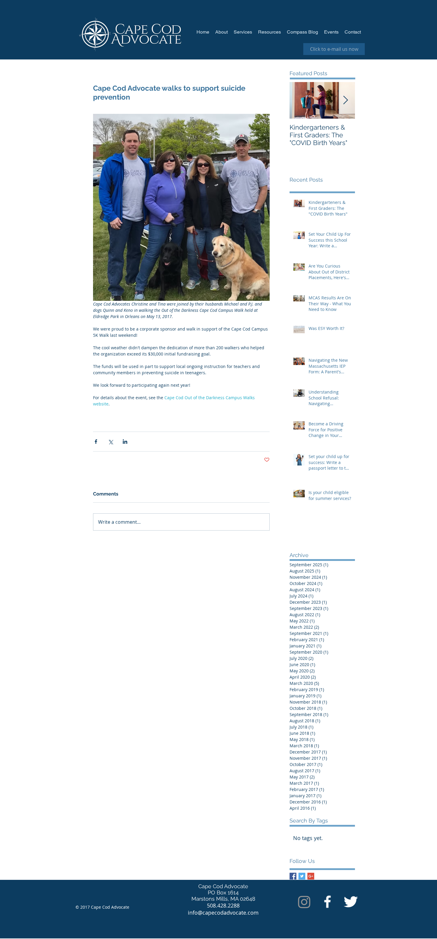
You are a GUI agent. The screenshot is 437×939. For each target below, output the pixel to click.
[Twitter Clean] (350, 902)
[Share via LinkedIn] (125, 441)
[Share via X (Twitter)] (110, 441)
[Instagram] (304, 902)
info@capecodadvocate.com (223, 912)
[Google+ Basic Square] (310, 876)
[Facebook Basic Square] (293, 876)
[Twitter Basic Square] (301, 876)
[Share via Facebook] (96, 441)
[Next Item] (345, 100)
